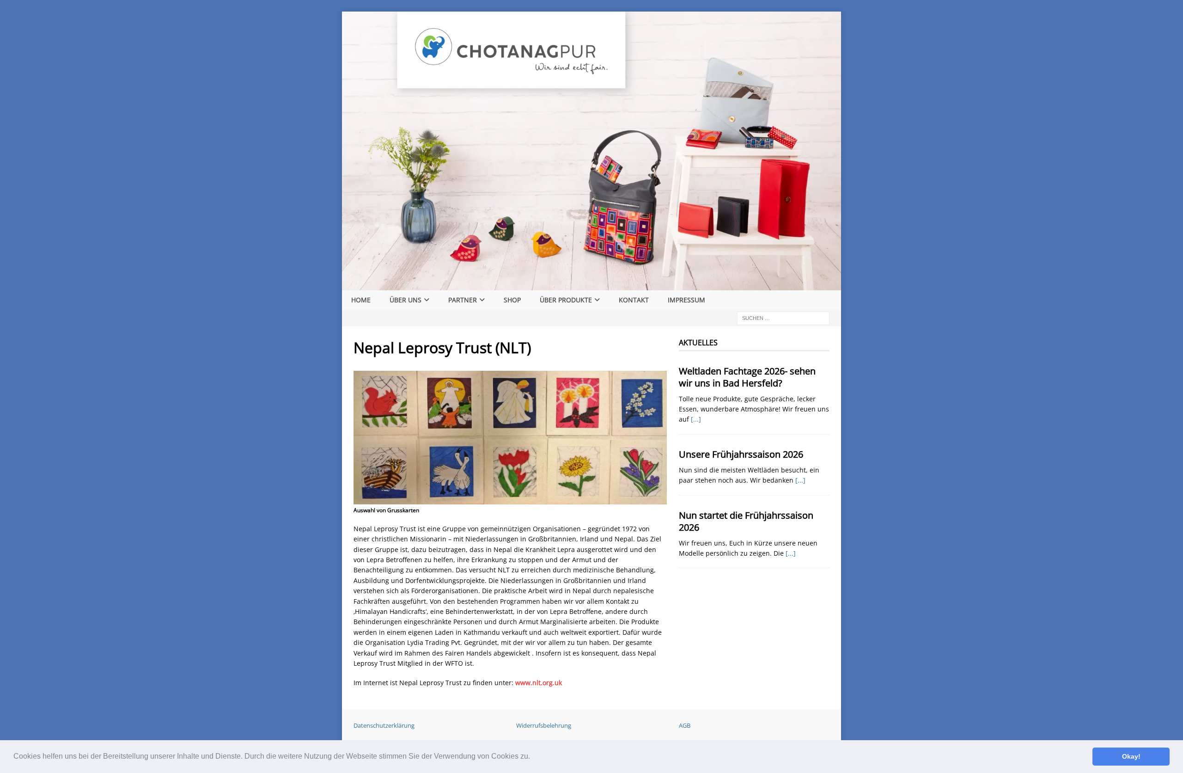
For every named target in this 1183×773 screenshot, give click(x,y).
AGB (684, 725)
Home (361, 299)
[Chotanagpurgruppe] (591, 285)
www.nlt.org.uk (538, 682)
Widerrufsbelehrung (543, 725)
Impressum (686, 299)
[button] (533, 757)
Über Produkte (566, 299)
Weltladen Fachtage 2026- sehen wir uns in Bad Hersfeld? (747, 377)
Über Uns (405, 299)
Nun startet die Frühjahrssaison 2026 (746, 521)
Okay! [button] (1131, 756)
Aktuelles (698, 342)
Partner (462, 299)
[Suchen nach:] (783, 317)
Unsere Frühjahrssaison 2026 (741, 454)
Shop (512, 299)
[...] (696, 419)
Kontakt (634, 299)
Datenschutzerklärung (384, 725)
